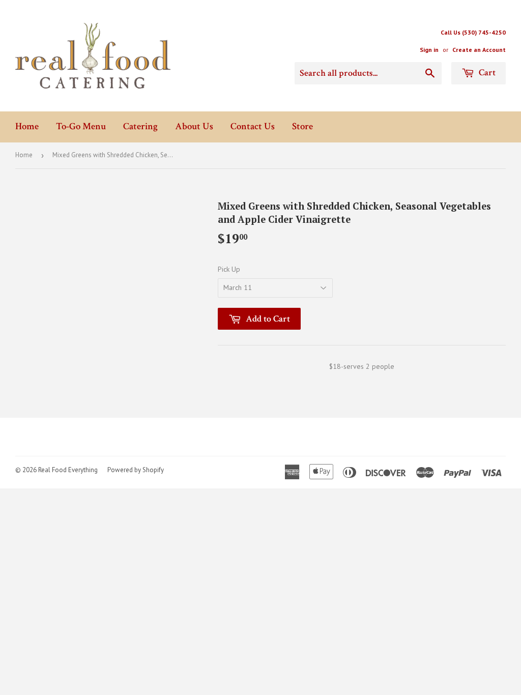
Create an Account (479, 49)
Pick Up (229, 269)
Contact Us (252, 126)
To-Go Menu (81, 126)
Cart (486, 72)
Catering (140, 126)
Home (27, 126)
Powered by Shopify (135, 470)
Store (302, 126)
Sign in (429, 49)
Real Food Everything (68, 470)
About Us (194, 126)
